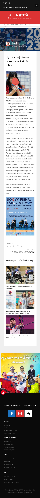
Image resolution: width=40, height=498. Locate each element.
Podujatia (21, 46)
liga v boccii (17, 251)
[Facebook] (3, 3)
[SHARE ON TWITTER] (7, 246)
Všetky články (28, 46)
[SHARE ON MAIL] (21, 246)
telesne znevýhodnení (28, 252)
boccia (12, 251)
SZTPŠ (28, 251)
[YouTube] (9, 3)
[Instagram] (6, 3)
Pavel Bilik (15, 43)
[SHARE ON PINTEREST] (17, 246)
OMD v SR (24, 251)
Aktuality (15, 46)
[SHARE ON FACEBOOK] (10, 246)
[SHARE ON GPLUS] (14, 246)
